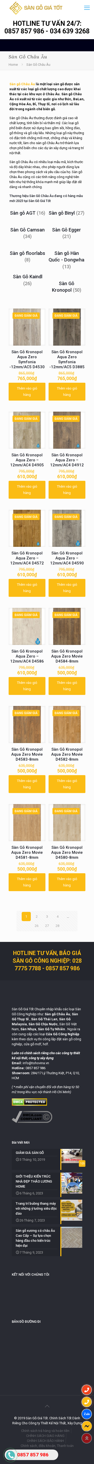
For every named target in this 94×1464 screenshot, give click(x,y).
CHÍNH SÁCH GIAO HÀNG (45, 1436)
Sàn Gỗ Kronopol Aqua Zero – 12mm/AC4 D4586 (27, 656)
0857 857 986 (25, 31)
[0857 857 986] (86, 1390)
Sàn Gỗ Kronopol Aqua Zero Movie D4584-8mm (67, 656)
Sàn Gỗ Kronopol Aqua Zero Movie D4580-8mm (67, 852)
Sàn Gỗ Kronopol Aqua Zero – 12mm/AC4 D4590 (67, 558)
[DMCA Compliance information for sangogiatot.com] (32, 1122)
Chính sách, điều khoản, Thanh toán (47, 1446)
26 (36, 926)
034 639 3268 (70, 31)
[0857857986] (86, 1414)
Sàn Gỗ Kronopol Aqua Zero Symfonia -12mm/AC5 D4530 (27, 359)
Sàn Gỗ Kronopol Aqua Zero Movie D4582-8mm (67, 754)
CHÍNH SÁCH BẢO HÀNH (45, 1441)
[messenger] (86, 1426)
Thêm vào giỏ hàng (27, 391)
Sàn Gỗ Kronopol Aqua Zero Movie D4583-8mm (27, 754)
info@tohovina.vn (36, 1063)
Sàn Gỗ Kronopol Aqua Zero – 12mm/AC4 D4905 (27, 460)
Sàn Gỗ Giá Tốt (39, 201)
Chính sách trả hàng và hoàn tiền (45, 1431)
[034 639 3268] (86, 1402)
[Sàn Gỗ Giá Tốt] (35, 7)
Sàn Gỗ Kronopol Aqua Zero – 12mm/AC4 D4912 (67, 460)
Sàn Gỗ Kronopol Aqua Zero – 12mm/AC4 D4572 (27, 558)
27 (47, 926)
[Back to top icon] (47, 1406)
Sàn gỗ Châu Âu (22, 84)
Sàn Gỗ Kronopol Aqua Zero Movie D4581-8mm (27, 852)
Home (13, 65)
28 (57, 926)
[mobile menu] (87, 7)
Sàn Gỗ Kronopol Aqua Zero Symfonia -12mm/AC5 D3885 (67, 359)
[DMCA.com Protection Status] (29, 1105)
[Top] (86, 1438)
